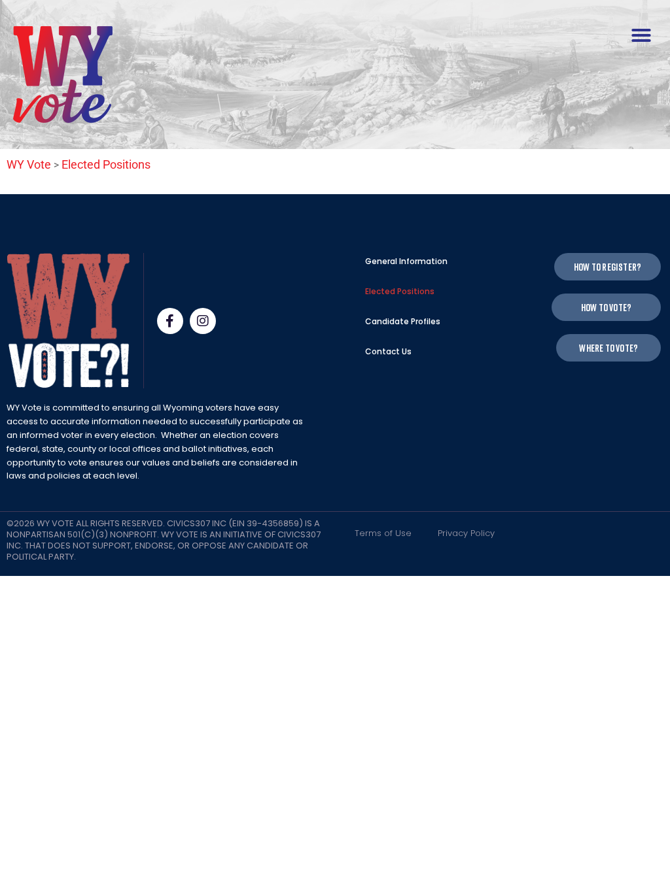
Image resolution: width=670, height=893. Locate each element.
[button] (641, 35)
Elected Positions (399, 291)
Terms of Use (383, 533)
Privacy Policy (466, 533)
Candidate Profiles (402, 321)
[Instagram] (203, 321)
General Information (406, 261)
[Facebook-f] (170, 321)
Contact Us (388, 351)
